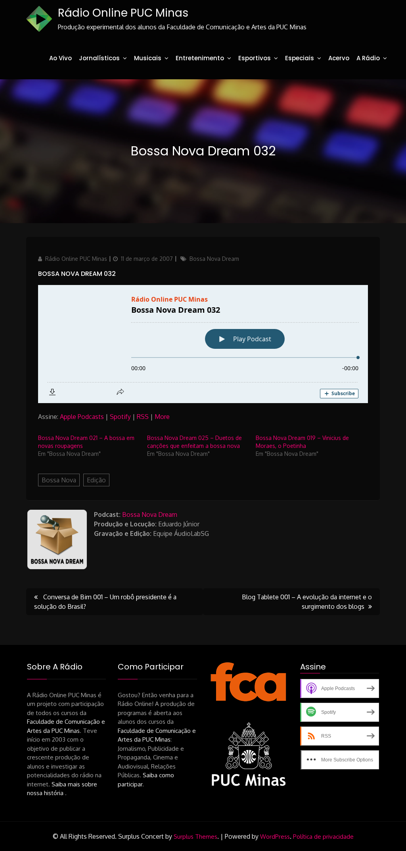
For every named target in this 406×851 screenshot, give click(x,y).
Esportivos (254, 58)
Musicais (147, 58)
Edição (96, 480)
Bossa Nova (59, 480)
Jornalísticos (99, 58)
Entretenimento (200, 58)
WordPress (275, 836)
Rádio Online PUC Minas (123, 13)
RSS (143, 417)
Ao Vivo (60, 58)
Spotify (120, 417)
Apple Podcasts (82, 417)
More (162, 417)
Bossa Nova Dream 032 (77, 273)
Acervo (338, 58)
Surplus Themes (195, 836)
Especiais (299, 58)
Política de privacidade (323, 836)
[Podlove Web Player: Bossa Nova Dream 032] (203, 344)
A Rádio (368, 58)
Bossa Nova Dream (214, 258)
